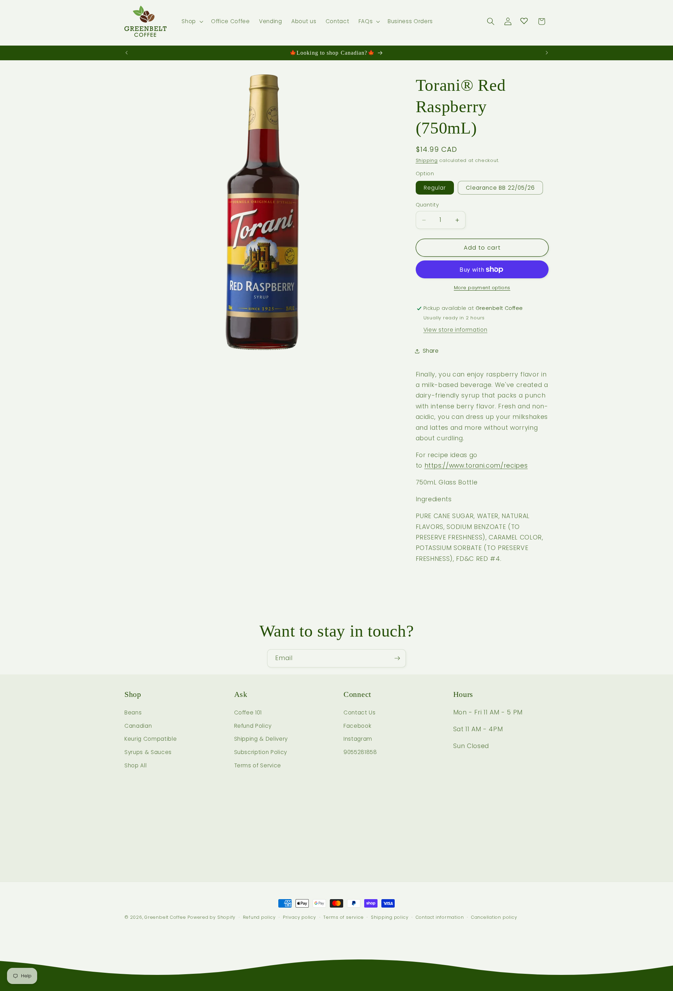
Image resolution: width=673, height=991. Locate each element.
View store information (455, 329)
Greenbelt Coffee (165, 917)
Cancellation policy (494, 917)
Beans (133, 712)
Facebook (357, 725)
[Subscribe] (397, 658)
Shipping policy (390, 917)
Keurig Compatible (150, 738)
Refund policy (259, 917)
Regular (435, 188)
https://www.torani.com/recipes (476, 466)
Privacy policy (299, 917)
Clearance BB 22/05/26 (500, 188)
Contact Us (360, 712)
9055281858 (360, 752)
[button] (191, 21)
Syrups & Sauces (148, 752)
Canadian (138, 725)
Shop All (135, 765)
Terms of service (343, 917)
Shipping (427, 160)
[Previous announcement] (126, 53)
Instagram (358, 738)
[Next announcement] (547, 53)
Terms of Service (257, 765)
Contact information (440, 917)
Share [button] (431, 350)
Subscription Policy (260, 752)
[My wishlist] (524, 20)
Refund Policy (253, 725)
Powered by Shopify (212, 917)
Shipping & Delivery (261, 738)
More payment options (482, 288)
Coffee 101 (248, 712)
